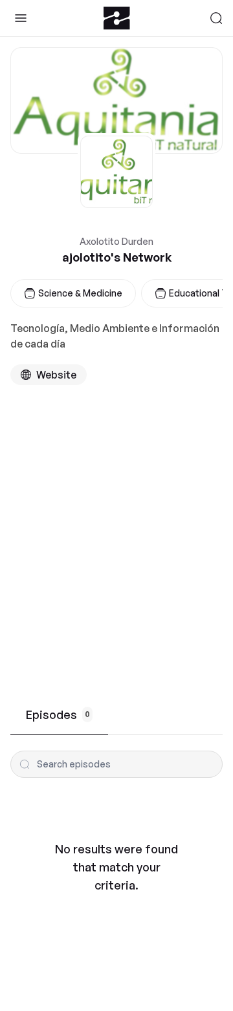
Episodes (58, 714)
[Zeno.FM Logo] (117, 18)
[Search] (216, 18)
